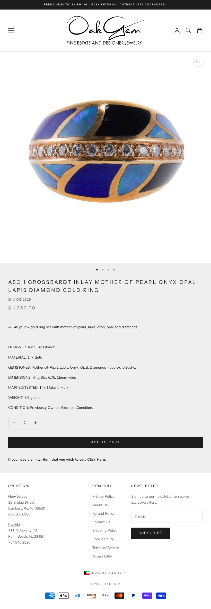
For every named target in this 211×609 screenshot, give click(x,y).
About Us (100, 505)
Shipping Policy (104, 530)
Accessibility (102, 556)
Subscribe (151, 533)
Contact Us (101, 522)
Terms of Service (105, 547)
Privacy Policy (103, 496)
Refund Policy (103, 513)
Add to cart (105, 442)
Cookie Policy (103, 539)
